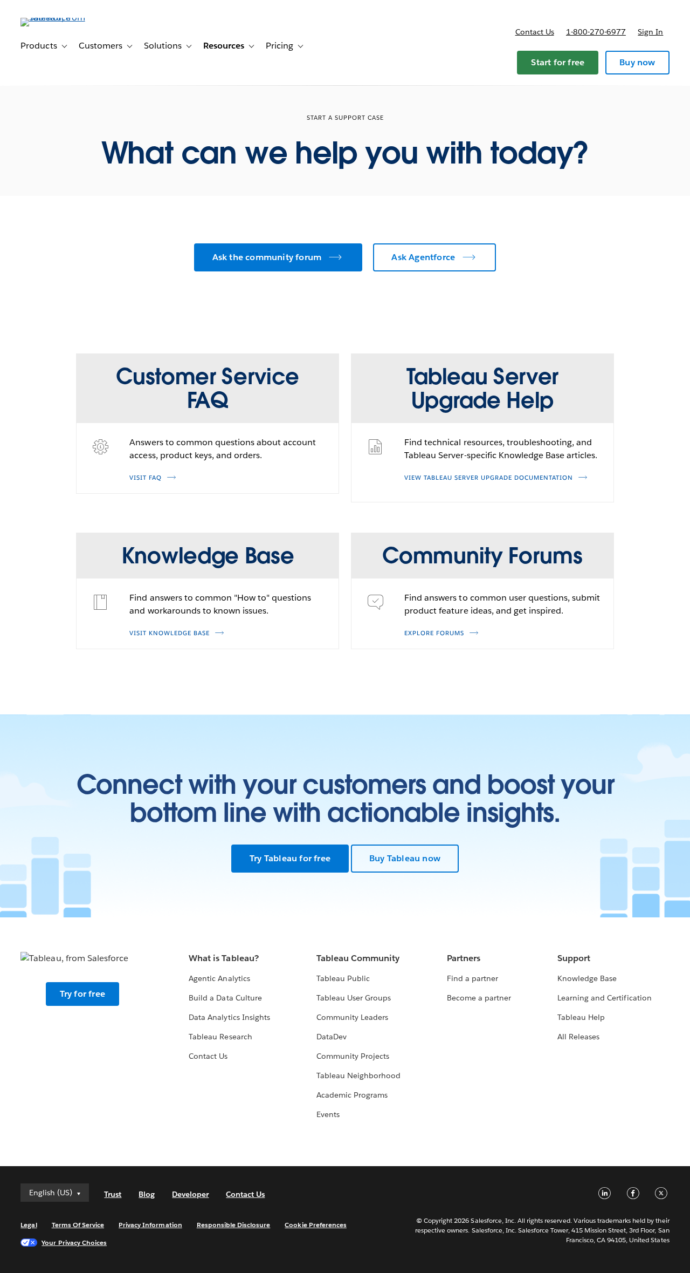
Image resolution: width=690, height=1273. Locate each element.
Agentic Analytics (219, 978)
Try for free (82, 993)
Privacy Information (150, 1224)
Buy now (637, 62)
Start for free (557, 62)
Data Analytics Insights (229, 1017)
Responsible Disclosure (234, 1224)
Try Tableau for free (290, 858)
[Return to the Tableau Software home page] (60, 17)
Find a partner (472, 978)
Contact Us (208, 1056)
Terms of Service (78, 1224)
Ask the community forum (267, 257)
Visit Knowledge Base (169, 633)
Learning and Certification (604, 998)
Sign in (650, 32)
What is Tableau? (223, 958)
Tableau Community (357, 958)
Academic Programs (352, 1095)
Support (573, 958)
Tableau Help (581, 1017)
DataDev (331, 1036)
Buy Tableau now (404, 858)
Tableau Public (343, 978)
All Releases (578, 1036)
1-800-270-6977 (596, 32)
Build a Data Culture (225, 998)
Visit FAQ (145, 478)
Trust (112, 1194)
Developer (190, 1194)
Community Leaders (352, 1017)
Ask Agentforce (423, 257)
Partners (463, 958)
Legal (28, 1224)
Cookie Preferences (316, 1224)
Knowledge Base (587, 978)
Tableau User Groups (353, 998)
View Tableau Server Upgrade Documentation (488, 478)
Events (328, 1114)
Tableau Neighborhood (358, 1075)
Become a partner (479, 998)
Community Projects (352, 1056)
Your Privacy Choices (74, 1242)
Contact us (534, 32)
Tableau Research (220, 1036)
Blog (147, 1194)
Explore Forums (434, 633)
